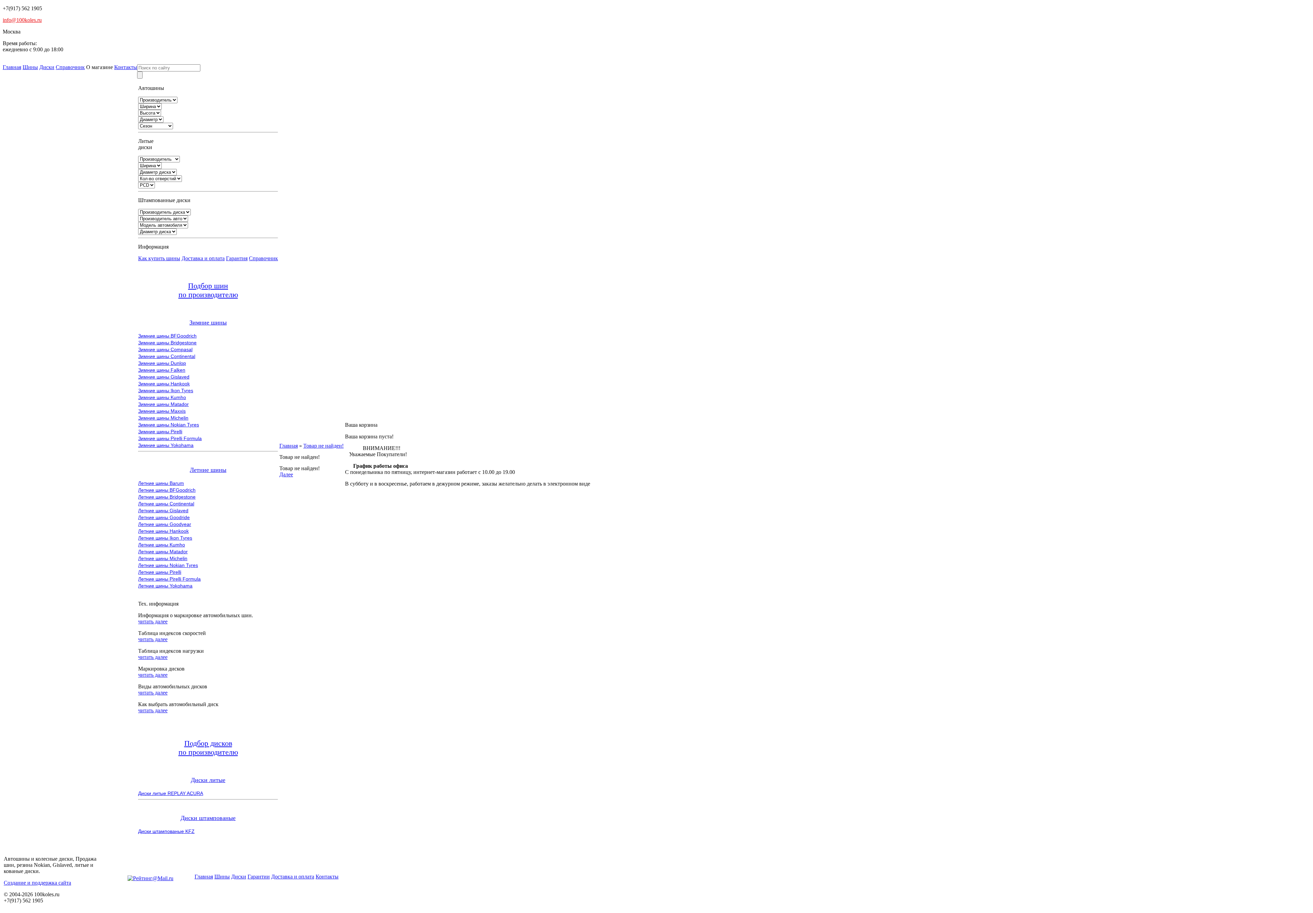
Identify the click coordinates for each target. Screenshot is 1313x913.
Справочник (70, 67)
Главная (12, 67)
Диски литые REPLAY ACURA (170, 793)
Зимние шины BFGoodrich (167, 336)
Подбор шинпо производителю (208, 290)
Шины (30, 67)
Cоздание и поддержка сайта (37, 883)
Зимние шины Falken (161, 370)
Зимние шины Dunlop (162, 363)
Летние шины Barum (161, 483)
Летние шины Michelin (162, 558)
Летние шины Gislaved (163, 510)
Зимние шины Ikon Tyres (165, 390)
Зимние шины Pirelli (160, 431)
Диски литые (208, 780)
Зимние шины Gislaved (163, 377)
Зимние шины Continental (166, 356)
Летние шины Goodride (164, 517)
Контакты (125, 67)
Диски (46, 67)
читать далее (153, 621)
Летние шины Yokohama (165, 585)
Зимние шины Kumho (162, 397)
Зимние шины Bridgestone (167, 342)
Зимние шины (208, 322)
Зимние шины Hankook (164, 383)
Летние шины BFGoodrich (167, 490)
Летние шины (208, 469)
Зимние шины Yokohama (166, 445)
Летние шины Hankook (163, 531)
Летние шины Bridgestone (167, 497)
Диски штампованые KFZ (166, 831)
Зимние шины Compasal (165, 349)
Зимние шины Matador (163, 404)
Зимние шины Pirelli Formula (170, 438)
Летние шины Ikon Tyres (165, 538)
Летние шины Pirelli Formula (169, 579)
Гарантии (259, 876)
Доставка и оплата (203, 258)
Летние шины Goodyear (164, 524)
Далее (286, 474)
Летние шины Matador (163, 551)
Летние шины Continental (166, 503)
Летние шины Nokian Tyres (168, 565)
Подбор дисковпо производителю (208, 747)
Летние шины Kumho (161, 544)
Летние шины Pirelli (159, 572)
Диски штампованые (208, 818)
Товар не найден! (323, 446)
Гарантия (237, 258)
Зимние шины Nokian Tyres (168, 424)
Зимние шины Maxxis (162, 411)
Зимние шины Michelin (163, 418)
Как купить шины (159, 258)
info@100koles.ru (22, 20)
